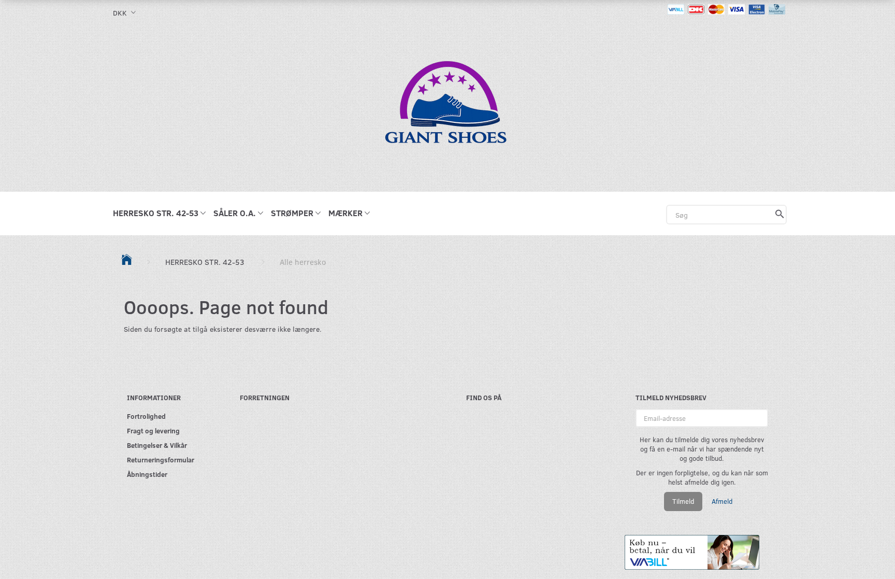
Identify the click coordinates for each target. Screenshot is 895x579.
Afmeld (722, 501)
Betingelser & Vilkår (157, 445)
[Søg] (779, 214)
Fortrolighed (146, 416)
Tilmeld (683, 501)
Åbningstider (147, 474)
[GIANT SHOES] (447, 107)
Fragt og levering (153, 430)
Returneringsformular (160, 459)
